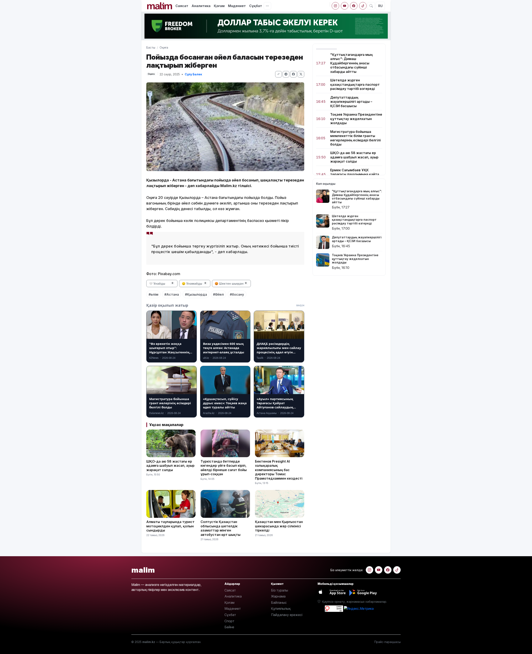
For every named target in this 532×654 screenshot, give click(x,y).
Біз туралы (279, 590)
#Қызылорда (196, 294)
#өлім (153, 294)
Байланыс (279, 602)
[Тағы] (267, 6)
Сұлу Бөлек (193, 74)
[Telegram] (286, 74)
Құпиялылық (281, 608)
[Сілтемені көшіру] (278, 74)
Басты (150, 47)
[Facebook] (353, 6)
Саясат (181, 6)
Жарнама (278, 596)
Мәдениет (237, 6)
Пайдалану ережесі (286, 615)
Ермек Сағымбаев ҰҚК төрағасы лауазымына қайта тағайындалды (354, 174)
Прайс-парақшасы (387, 642)
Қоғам (219, 6)
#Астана (171, 294)
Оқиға (164, 47)
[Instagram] (335, 6)
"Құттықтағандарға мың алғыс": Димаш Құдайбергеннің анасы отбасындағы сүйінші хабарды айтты (351, 63)
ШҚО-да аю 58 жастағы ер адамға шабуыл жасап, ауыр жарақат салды (354, 157)
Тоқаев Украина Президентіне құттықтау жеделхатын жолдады (356, 119)
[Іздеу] (371, 6)
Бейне (229, 627)
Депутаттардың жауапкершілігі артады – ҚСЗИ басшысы (351, 101)
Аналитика (201, 6)
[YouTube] (344, 6)
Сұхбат (230, 615)
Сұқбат (255, 6)
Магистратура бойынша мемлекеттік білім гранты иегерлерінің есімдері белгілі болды (355, 138)
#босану (237, 294)
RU (380, 6)
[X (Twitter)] (301, 74)
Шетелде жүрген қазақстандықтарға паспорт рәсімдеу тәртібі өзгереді (355, 84)
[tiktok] (363, 6)
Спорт (229, 621)
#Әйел (218, 294)
